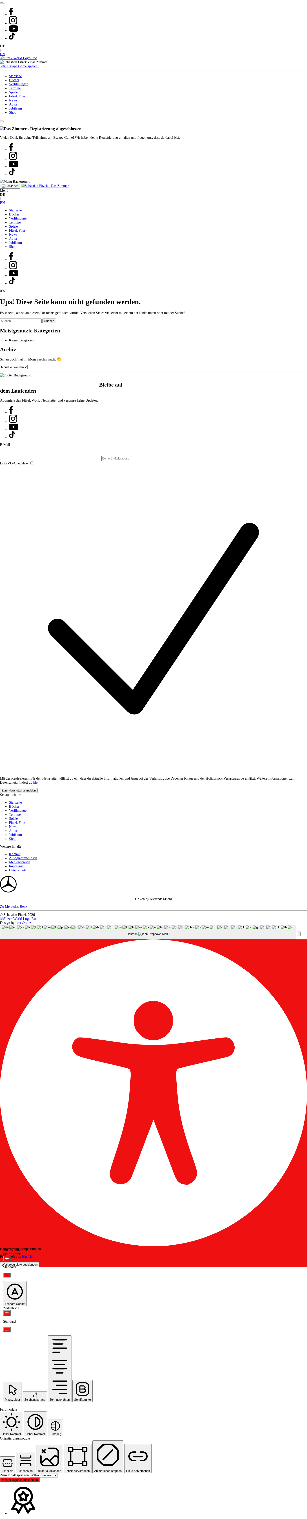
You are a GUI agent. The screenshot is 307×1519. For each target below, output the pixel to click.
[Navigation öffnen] (2, 3)
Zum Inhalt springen (15, 1475)
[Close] (2, 121)
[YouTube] (13, 30)
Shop (12, 112)
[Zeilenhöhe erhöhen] (7, 1313)
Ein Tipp (28, 1256)
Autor (13, 104)
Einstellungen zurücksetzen (20, 1480)
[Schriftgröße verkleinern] (7, 1275)
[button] (299, 934)
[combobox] (148, 932)
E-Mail (5, 444)
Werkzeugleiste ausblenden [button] (20, 1264)
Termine (15, 88)
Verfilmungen (18, 84)
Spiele (13, 92)
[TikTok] (12, 38)
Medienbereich (19, 862)
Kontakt (14, 854)
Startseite (15, 76)
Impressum (16, 866)
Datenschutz (18, 870)
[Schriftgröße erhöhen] (7, 1259)
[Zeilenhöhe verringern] (7, 1329)
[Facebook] (11, 14)
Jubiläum (15, 108)
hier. (36, 782)
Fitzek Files (17, 96)
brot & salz (23, 923)
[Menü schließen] (10, 186)
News (13, 100)
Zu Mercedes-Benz (13, 906)
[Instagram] (13, 23)
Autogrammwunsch (23, 858)
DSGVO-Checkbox (14, 463)
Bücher (14, 80)
